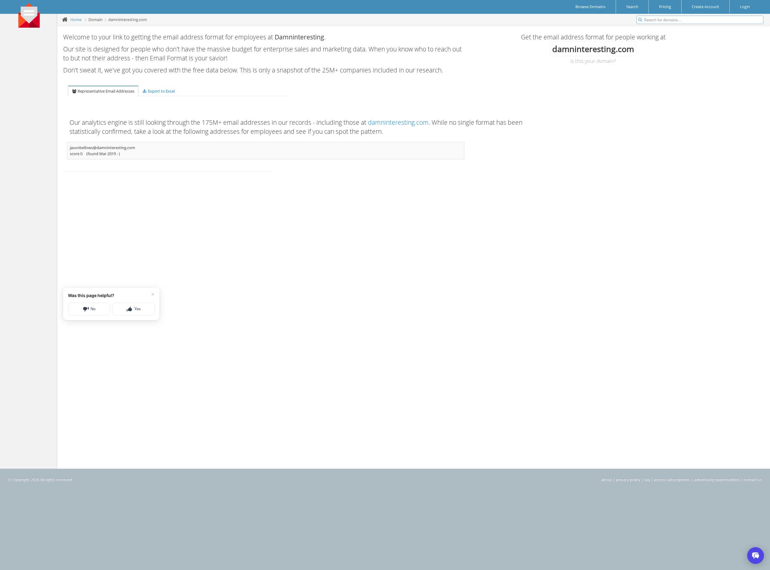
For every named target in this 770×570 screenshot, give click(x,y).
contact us (753, 479)
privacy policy (628, 479)
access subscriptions (672, 479)
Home (76, 19)
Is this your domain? (593, 60)
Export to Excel (161, 91)
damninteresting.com (398, 122)
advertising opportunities (717, 479)
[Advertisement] (31, 123)
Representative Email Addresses (105, 91)
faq (647, 479)
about (606, 479)
